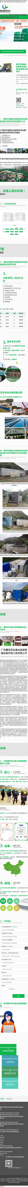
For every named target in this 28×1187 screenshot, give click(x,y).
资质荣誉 (4, 42)
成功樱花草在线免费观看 (16, 42)
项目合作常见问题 (3, 1153)
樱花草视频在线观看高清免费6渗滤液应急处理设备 (14, 33)
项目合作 (2, 1144)
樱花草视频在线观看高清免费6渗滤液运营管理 (13, 36)
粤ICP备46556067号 (10, 1179)
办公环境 (2, 1140)
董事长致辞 (2, 1137)
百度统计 (18, 1182)
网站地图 (2, 1186)
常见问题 (2, 1155)
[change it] (12, 989)
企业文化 (2, 1139)
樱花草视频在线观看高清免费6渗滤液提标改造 (13, 39)
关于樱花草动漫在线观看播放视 (9, 45)
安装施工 (2, 1142)
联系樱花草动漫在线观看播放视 (6, 1145)
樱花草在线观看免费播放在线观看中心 (11, 48)
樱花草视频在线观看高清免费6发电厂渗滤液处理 (9, 1112)
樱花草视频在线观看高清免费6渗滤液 (8, 1049)
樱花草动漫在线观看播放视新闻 (6, 1151)
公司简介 (2, 1135)
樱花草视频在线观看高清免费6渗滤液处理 (12, 30)
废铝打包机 (9, 1098)
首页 (2, 23)
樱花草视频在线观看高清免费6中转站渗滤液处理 (9, 1114)
